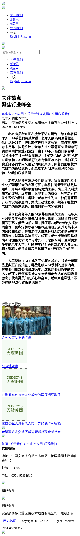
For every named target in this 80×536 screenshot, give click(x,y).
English (15, 36)
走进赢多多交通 (31, 432)
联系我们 (16, 28)
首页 (5, 444)
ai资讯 (14, 19)
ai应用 (14, 24)
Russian (26, 36)
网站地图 (9, 521)
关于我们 (16, 15)
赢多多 (6, 114)
